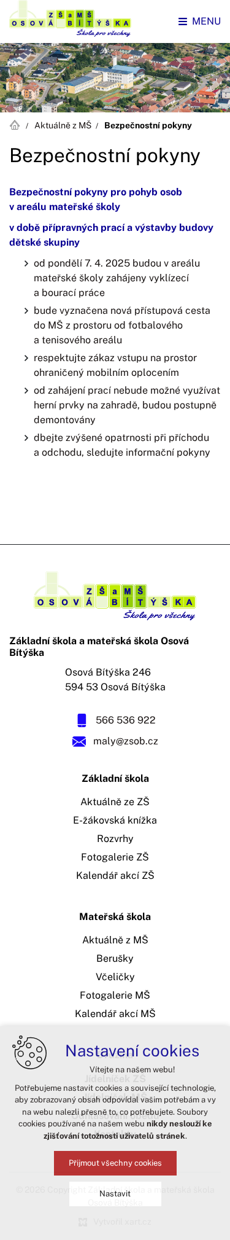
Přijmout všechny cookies (115, 1163)
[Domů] (17, 123)
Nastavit (115, 1193)
